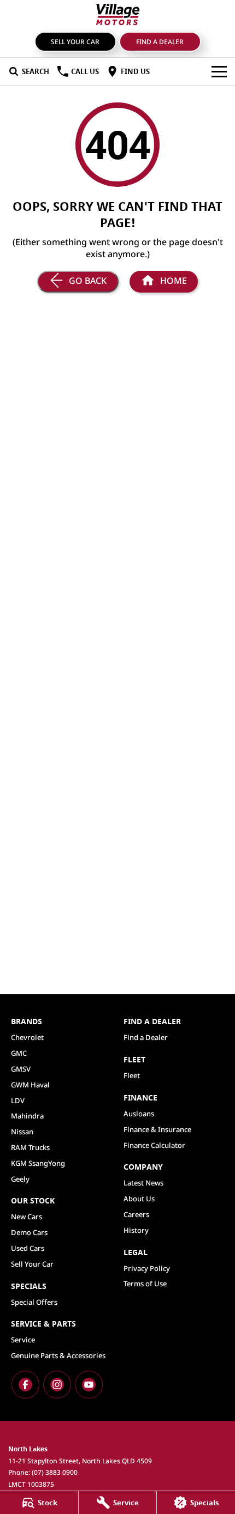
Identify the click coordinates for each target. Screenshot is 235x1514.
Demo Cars (29, 1232)
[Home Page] (117, 14)
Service (23, 1340)
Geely (20, 1179)
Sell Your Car (75, 41)
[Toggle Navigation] (219, 71)
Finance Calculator (154, 1145)
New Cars (26, 1216)
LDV (18, 1100)
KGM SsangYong (38, 1163)
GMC (19, 1053)
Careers (136, 1214)
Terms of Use (145, 1283)
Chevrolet (27, 1037)
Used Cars (27, 1248)
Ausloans (139, 1113)
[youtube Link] (88, 1384)
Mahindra (27, 1116)
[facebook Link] (25, 1384)
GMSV (21, 1069)
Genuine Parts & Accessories (58, 1355)
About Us (139, 1198)
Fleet (132, 1075)
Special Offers (34, 1302)
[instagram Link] (57, 1384)
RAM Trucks (30, 1147)
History (136, 1230)
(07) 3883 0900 (55, 1472)
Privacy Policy (147, 1268)
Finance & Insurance (157, 1129)
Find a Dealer (160, 41)
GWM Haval (30, 1085)
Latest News (143, 1183)
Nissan (22, 1131)
